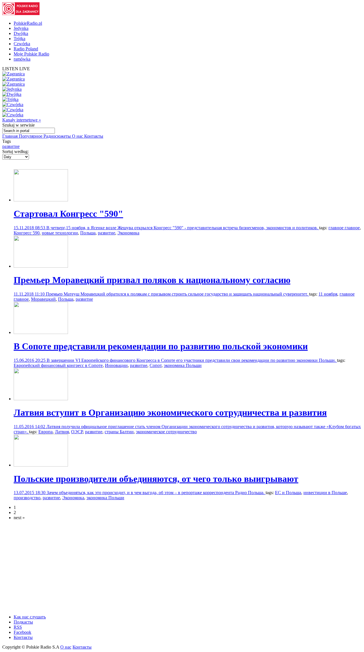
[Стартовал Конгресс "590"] (41, 199)
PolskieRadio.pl (28, 23)
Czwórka (22, 43)
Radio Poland (26, 48)
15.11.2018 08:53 (30, 227)
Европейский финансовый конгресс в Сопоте (58, 365)
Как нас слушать (30, 616)
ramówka (22, 59)
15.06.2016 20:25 (30, 360)
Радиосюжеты (58, 136)
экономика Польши (183, 365)
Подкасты (23, 622)
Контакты (93, 136)
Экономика (128, 232)
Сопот (156, 365)
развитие (11, 146)
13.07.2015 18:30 (30, 492)
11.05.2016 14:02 (30, 426)
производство (27, 497)
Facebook (22, 632)
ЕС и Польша (288, 492)
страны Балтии (119, 431)
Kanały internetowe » (21, 119)
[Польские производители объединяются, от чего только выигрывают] (41, 465)
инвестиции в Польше (325, 492)
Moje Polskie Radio (31, 53)
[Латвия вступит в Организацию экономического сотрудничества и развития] (41, 398)
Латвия (62, 431)
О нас (78, 136)
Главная (10, 136)
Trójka (19, 38)
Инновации (116, 365)
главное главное (344, 227)
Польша (88, 232)
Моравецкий (43, 299)
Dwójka (21, 33)
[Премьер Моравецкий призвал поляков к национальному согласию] (41, 266)
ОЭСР (77, 431)
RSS (18, 627)
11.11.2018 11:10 (30, 294)
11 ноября (327, 294)
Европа (45, 431)
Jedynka (21, 28)
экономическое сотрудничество (166, 431)
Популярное (31, 136)
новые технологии (60, 232)
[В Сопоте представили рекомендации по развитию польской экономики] (41, 332)
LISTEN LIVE (16, 68)
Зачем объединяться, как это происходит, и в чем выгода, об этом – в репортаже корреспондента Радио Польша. (156, 492)
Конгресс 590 (27, 232)
